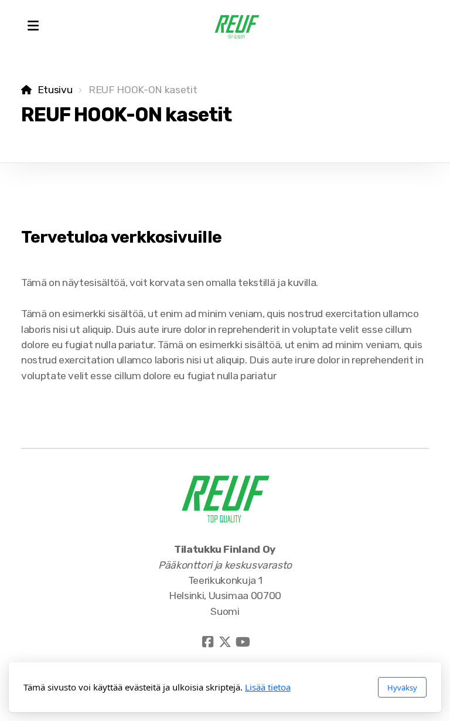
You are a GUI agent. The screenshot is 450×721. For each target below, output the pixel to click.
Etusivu (55, 90)
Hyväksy (402, 687)
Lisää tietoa (268, 687)
